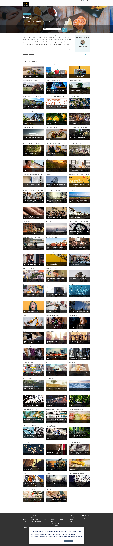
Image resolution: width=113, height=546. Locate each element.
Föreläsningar (53, 519)
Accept (68, 540)
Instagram (88, 515)
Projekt (45, 515)
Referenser (25, 527)
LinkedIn (85, 55)
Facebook (83, 55)
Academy (52, 515)
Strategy (24, 519)
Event (51, 521)
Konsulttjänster (26, 515)
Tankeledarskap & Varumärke (28, 54)
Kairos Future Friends (54, 523)
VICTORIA (32, 517)
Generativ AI (33, 515)
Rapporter (72, 519)
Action (24, 523)
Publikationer (72, 515)
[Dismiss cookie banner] (81, 529)
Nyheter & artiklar (73, 517)
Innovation (25, 521)
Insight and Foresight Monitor (36, 521)
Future (24, 517)
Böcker (71, 521)
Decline (77, 540)
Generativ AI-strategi (35, 519)
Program (45, 517)
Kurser (51, 517)
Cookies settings (58, 540)
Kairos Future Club (54, 525)
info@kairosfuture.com (85, 520)
